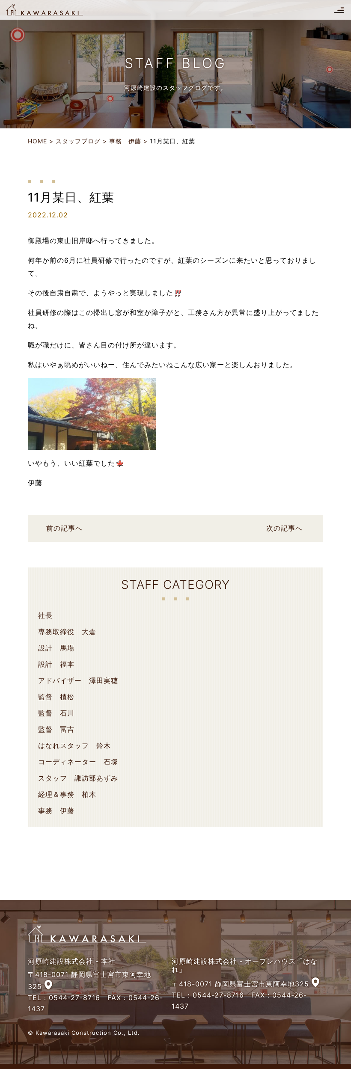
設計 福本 (56, 664)
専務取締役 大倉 (67, 631)
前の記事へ (64, 528)
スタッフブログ (78, 141)
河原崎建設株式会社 (52, 9)
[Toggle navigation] (339, 9)
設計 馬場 (56, 648)
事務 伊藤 (125, 141)
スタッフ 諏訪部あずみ (78, 778)
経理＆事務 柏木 (67, 794)
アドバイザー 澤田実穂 (78, 680)
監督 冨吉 (56, 729)
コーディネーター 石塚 (78, 761)
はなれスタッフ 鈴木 (74, 745)
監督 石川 (56, 713)
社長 (45, 615)
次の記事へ (284, 528)
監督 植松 (56, 696)
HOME (37, 141)
